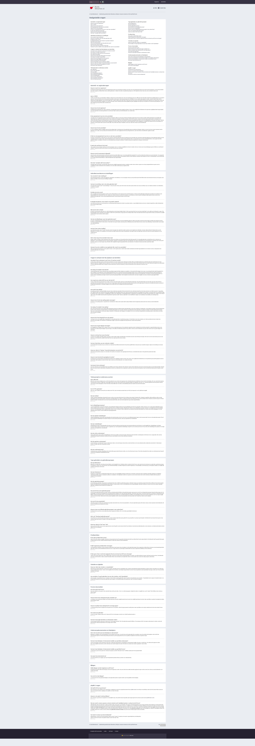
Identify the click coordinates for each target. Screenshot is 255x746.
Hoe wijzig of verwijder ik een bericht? (98, 52)
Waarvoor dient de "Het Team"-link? (135, 31)
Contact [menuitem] (116, 731)
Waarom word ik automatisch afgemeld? (98, 31)
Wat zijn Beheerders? (132, 23)
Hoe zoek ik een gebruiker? (133, 51)
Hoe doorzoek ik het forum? (133, 47)
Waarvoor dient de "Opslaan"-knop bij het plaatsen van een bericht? (104, 62)
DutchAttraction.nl (94, 724)
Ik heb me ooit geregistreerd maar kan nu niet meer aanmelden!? (103, 29)
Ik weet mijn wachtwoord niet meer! (97, 30)
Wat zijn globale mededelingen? (97, 74)
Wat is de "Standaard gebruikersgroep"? (136, 30)
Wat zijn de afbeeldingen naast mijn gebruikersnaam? (101, 43)
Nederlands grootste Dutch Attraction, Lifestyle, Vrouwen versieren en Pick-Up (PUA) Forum (118, 724)
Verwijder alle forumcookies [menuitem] (96, 731)
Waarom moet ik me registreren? (97, 23)
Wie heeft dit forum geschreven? (134, 69)
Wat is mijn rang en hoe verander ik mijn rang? (99, 45)
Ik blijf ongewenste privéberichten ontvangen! (137, 37)
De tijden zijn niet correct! (95, 39)
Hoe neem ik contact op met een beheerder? (136, 74)
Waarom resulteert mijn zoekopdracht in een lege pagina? (139, 50)
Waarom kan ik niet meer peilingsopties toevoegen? (101, 55)
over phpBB (107, 690)
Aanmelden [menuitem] (163, 1)
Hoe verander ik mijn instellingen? (97, 37)
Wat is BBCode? (94, 69)
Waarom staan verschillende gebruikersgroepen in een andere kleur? (141, 29)
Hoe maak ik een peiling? (95, 54)
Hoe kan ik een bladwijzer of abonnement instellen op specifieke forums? (142, 58)
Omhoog (93, 103)
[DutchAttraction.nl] (97, 8)
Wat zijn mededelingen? (95, 75)
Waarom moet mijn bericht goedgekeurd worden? (100, 64)
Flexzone (131, 735)
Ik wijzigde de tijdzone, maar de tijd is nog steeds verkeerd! (102, 40)
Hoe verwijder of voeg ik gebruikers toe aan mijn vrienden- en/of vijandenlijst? (143, 43)
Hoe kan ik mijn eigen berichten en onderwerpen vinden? (139, 52)
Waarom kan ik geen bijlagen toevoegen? (99, 59)
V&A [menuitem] (157, 8)
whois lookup (94, 705)
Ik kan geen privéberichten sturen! (134, 35)
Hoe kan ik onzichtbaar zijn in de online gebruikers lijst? (101, 38)
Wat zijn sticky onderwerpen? (96, 76)
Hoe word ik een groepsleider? (134, 28)
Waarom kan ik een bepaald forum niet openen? (100, 58)
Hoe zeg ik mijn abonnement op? (134, 60)
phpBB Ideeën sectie (150, 697)
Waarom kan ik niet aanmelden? (97, 28)
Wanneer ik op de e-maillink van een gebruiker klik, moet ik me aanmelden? (105, 46)
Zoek (100, 2)
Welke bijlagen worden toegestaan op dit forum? (137, 64)
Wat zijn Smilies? (94, 71)
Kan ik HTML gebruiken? (95, 70)
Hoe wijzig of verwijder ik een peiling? (98, 56)
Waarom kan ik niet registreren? (97, 25)
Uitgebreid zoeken (103, 2)
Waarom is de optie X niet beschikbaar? (135, 70)
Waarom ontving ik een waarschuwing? (98, 60)
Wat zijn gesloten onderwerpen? (97, 77)
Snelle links (163, 8)
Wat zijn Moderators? (132, 24)
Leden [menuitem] (105, 731)
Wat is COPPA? (93, 24)
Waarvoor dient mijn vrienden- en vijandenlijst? (137, 42)
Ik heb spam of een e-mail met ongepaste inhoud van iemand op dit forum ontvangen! (144, 38)
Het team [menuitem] (111, 731)
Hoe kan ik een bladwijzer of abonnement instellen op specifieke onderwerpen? (143, 57)
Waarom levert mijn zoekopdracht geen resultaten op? (138, 48)
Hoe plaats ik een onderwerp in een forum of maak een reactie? (103, 50)
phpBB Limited (133, 689)
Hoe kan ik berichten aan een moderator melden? (100, 61)
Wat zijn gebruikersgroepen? (133, 25)
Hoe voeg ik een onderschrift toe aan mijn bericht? (100, 53)
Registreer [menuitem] (157, 1)
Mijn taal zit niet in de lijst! (95, 41)
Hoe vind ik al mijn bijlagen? (133, 65)
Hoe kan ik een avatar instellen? (97, 44)
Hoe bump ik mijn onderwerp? (96, 65)
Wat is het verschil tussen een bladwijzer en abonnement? (139, 56)
